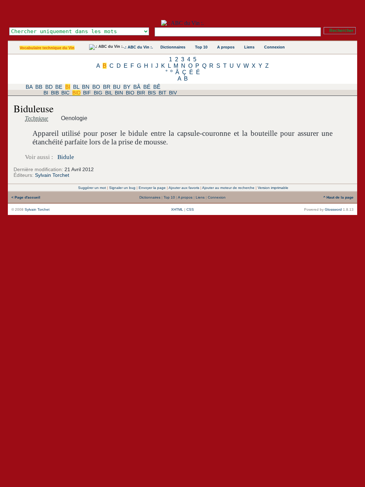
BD (49, 87)
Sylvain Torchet (52, 175)
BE (58, 87)
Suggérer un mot (92, 188)
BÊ (156, 87)
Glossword (333, 209)
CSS (190, 209)
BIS (152, 93)
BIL (108, 93)
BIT (162, 93)
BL (76, 87)
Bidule (65, 157)
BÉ (146, 87)
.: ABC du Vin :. (138, 47)
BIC (65, 93)
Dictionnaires (172, 47)
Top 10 (201, 47)
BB (38, 87)
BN (85, 87)
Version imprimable (273, 188)
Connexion (274, 47)
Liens (249, 47)
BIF (87, 93)
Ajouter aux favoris (184, 188)
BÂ (136, 87)
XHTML (177, 209)
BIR (141, 93)
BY (126, 87)
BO (96, 87)
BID (76, 93)
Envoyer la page (152, 188)
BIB (55, 93)
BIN (119, 93)
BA (29, 87)
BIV (173, 93)
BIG (98, 93)
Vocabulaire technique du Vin (47, 48)
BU (116, 87)
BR (106, 87)
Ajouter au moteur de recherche (228, 188)
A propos (226, 47)
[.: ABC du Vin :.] (182, 23)
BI (67, 87)
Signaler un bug (122, 188)
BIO (130, 93)
